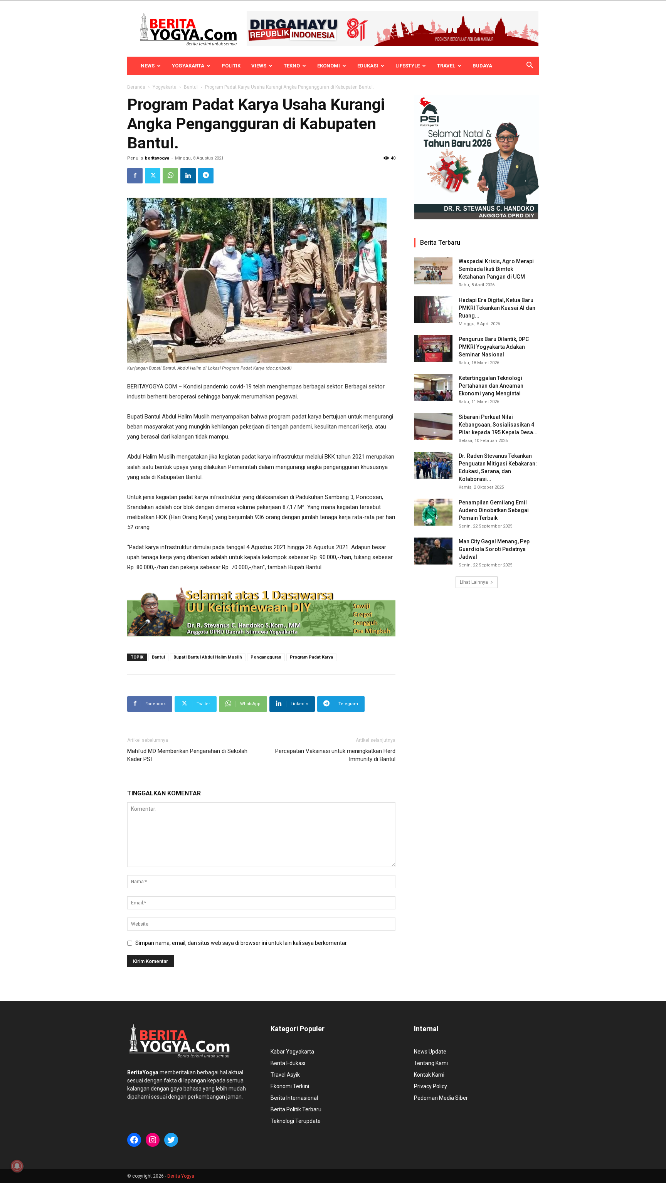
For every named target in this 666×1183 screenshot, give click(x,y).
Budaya (482, 66)
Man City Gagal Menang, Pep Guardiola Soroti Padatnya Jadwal (494, 549)
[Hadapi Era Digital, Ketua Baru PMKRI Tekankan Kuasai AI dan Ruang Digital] (433, 309)
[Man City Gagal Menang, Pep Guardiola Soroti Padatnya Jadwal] (433, 551)
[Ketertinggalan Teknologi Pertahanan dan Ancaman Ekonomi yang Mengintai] (433, 387)
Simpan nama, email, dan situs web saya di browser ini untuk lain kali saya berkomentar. (241, 943)
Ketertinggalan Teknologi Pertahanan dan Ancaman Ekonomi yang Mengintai (491, 386)
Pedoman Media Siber (441, 1098)
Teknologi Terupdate (296, 1121)
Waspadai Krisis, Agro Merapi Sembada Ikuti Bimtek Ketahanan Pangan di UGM (496, 269)
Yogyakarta (188, 66)
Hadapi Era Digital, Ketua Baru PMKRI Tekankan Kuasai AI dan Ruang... (497, 308)
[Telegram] (206, 175)
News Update (430, 1052)
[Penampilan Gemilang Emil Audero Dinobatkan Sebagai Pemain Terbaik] (433, 512)
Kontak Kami (429, 1075)
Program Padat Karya (311, 657)
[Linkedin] (188, 175)
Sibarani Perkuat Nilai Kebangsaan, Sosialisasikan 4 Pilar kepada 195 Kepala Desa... (498, 424)
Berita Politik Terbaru (296, 1109)
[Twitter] (152, 175)
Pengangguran (266, 657)
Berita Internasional (294, 1098)
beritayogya (157, 158)
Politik (231, 66)
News (148, 66)
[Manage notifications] (17, 1166)
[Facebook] (135, 175)
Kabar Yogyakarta (292, 1052)
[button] (529, 66)
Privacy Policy (430, 1086)
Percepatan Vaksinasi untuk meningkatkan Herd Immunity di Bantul (335, 755)
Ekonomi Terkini (290, 1086)
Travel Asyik (285, 1075)
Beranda (136, 87)
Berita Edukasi (288, 1063)
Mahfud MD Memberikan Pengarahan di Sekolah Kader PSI (187, 755)
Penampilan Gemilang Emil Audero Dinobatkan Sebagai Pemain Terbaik (494, 510)
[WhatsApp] (170, 175)
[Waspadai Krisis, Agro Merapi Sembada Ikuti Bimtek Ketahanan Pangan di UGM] (433, 270)
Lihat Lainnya (474, 582)
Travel (446, 66)
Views (258, 66)
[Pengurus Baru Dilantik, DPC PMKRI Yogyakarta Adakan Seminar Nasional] (433, 348)
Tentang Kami (431, 1063)
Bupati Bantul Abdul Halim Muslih (207, 657)
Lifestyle (407, 66)
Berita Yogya (180, 1176)
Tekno (292, 66)
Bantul (191, 87)
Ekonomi (328, 66)
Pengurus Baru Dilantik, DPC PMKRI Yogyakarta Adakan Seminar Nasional (494, 347)
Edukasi (367, 66)
